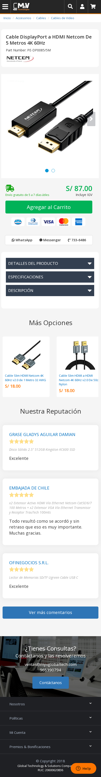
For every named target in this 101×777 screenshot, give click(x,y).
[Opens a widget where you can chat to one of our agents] (83, 769)
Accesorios (23, 18)
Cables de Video (62, 18)
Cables (41, 18)
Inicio (7, 18)
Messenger (51, 240)
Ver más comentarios (50, 612)
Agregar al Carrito (49, 206)
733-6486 (78, 240)
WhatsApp (23, 240)
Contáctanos (50, 682)
